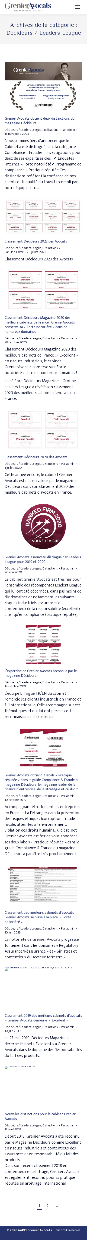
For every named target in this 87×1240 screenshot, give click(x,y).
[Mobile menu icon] (77, 7)
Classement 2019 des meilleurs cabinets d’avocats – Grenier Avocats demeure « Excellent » (43, 1018)
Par (68, 130)
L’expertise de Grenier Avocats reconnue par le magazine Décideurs (41, 673)
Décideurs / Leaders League (23, 129)
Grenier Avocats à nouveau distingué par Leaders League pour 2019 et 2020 (43, 559)
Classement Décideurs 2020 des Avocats (36, 457)
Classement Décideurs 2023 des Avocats (36, 241)
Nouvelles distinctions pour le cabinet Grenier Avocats (40, 1116)
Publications (50, 129)
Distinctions (50, 248)
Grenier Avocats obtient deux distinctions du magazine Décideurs (39, 120)
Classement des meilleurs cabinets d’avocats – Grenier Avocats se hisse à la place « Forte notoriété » (41, 917)
